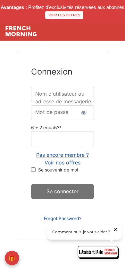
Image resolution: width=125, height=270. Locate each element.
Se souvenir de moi (58, 169)
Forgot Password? (62, 218)
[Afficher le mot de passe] (83, 112)
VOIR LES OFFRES (64, 15)
